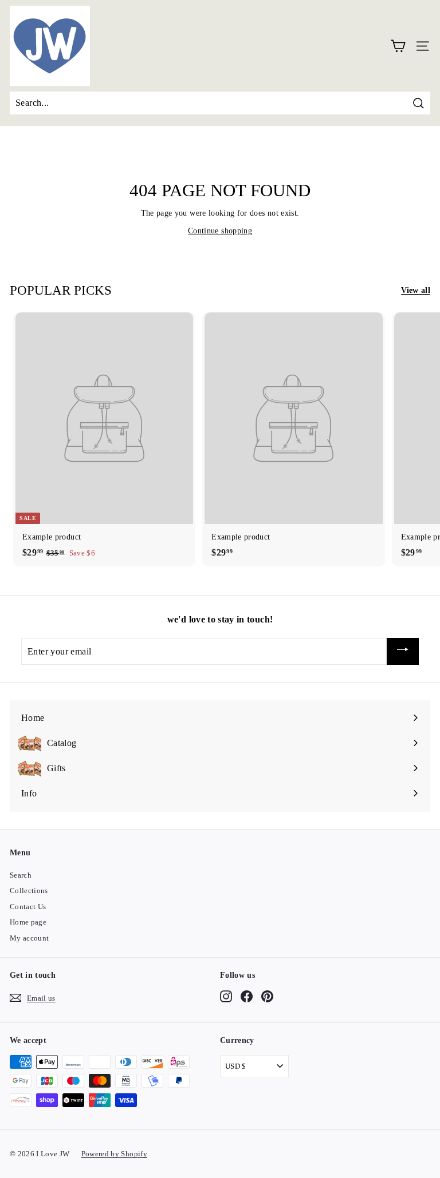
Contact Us (28, 906)
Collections (29, 890)
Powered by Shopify (114, 1153)
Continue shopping (220, 231)
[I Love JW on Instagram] (226, 996)
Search (21, 875)
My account (29, 938)
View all (415, 290)
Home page (28, 922)
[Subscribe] (403, 651)
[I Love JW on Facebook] (247, 996)
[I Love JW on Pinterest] (267, 996)
